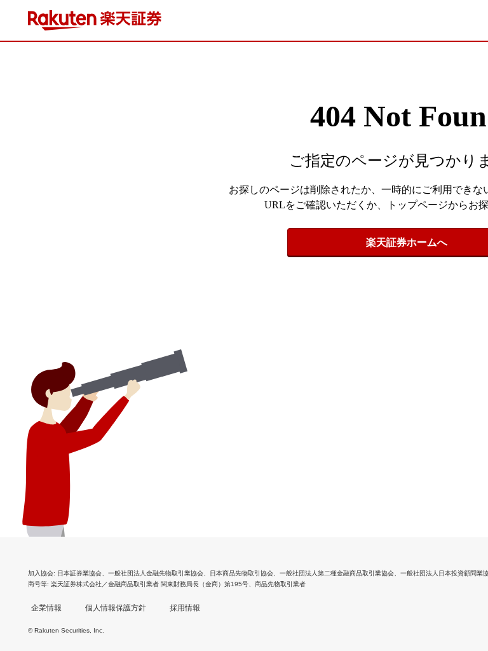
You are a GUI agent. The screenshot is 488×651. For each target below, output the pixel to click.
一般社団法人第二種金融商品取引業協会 (337, 573)
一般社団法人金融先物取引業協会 (155, 573)
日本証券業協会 (79, 573)
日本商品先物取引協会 (241, 573)
